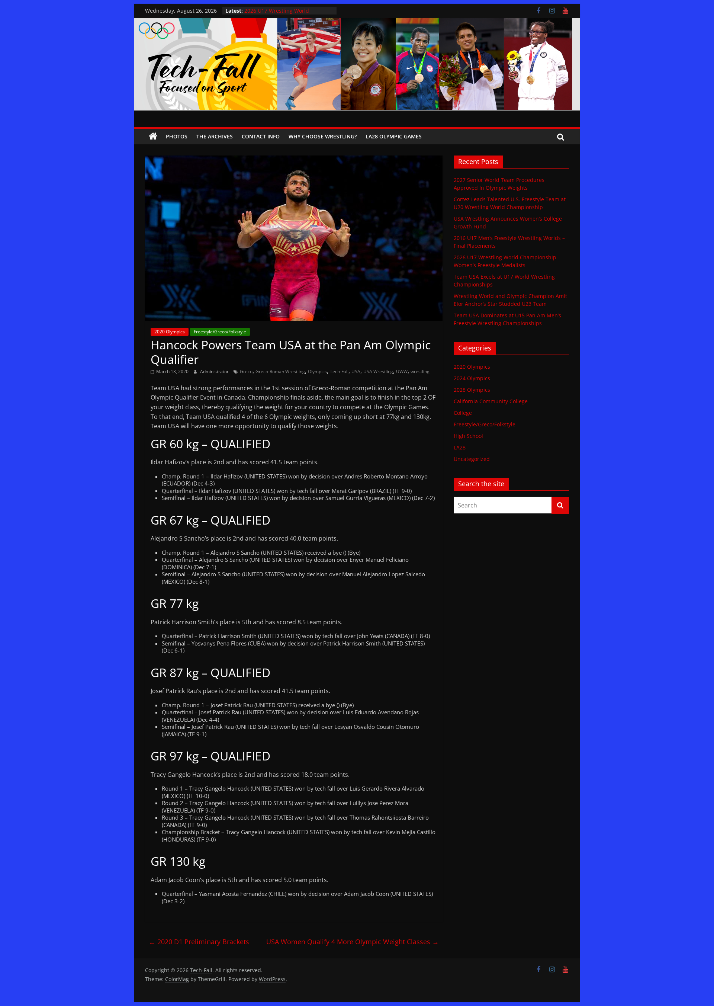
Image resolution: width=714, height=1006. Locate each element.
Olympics (317, 371)
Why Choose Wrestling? (323, 136)
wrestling (420, 371)
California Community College (491, 401)
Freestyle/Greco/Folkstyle (220, 332)
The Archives (214, 136)
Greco (246, 371)
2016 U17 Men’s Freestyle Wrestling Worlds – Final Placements (288, 14)
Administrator (215, 371)
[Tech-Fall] (153, 136)
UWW (402, 371)
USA (355, 371)
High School (468, 435)
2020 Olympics (169, 332)
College (463, 412)
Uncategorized (472, 458)
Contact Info (261, 136)
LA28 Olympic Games (394, 136)
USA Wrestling (378, 371)
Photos (176, 136)
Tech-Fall (339, 371)
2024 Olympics (472, 378)
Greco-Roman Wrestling (280, 371)
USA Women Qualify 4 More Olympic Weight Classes (352, 941)
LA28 (460, 447)
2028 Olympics (472, 389)
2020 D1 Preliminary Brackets (199, 941)
